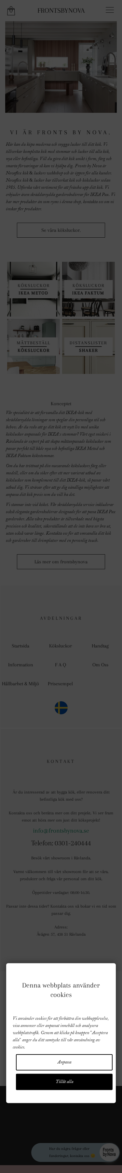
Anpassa (64, 1062)
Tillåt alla (64, 1082)
